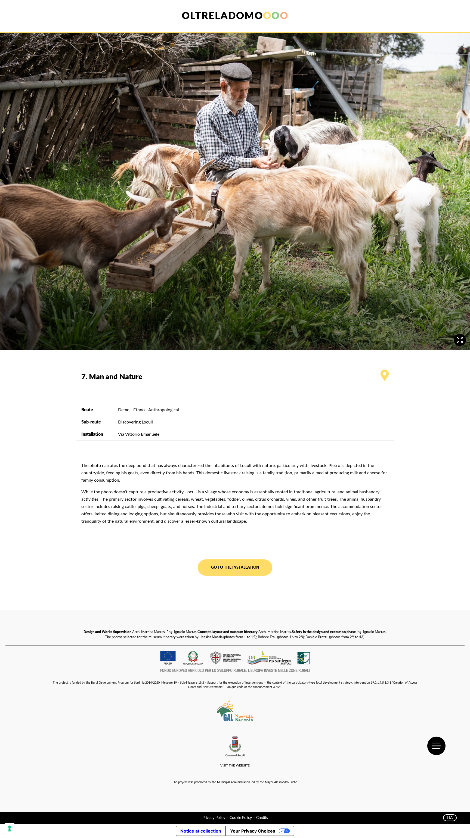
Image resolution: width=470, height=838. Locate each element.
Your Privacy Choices (252, 831)
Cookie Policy (241, 818)
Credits (262, 818)
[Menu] (436, 746)
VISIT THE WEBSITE (235, 765)
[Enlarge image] (460, 340)
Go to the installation (235, 567)
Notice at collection (200, 831)
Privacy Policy (213, 818)
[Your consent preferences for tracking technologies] (9, 828)
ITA (450, 818)
